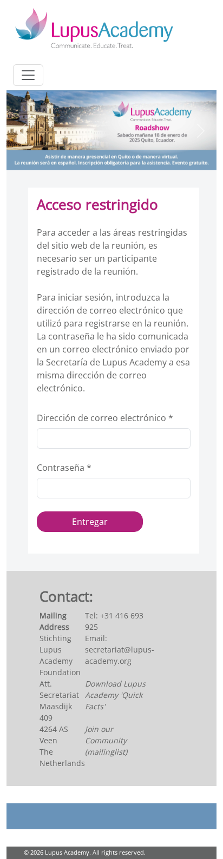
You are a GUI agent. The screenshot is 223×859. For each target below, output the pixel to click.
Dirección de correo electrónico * (105, 418)
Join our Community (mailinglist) (106, 740)
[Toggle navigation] (28, 75)
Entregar (90, 522)
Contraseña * (64, 468)
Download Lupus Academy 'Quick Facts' (115, 694)
